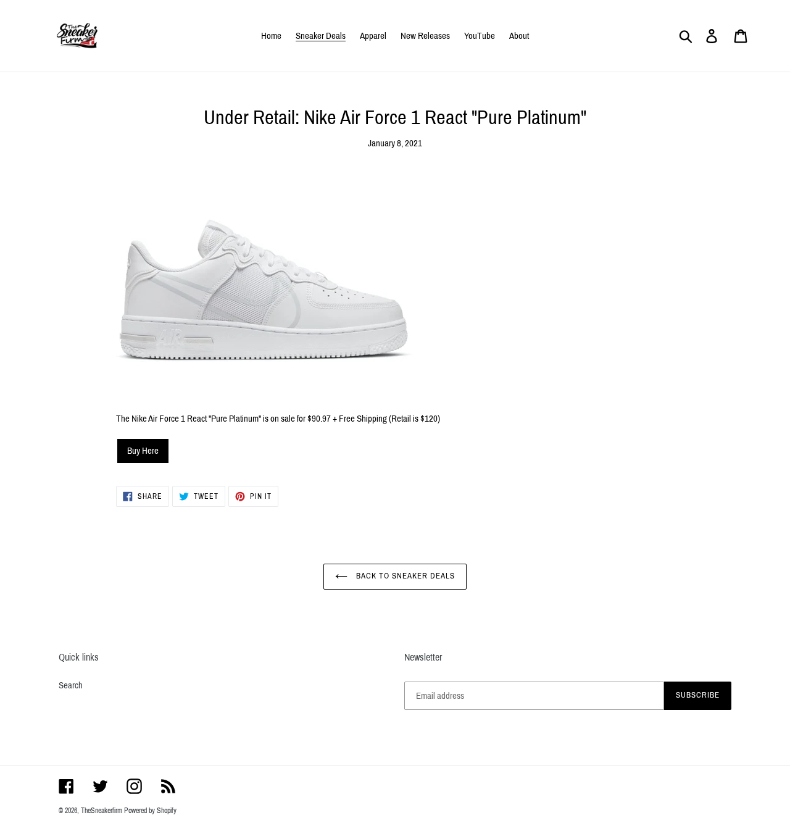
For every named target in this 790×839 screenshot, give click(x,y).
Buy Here (143, 451)
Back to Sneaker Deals (404, 576)
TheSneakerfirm (101, 810)
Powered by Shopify (150, 810)
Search (71, 685)
